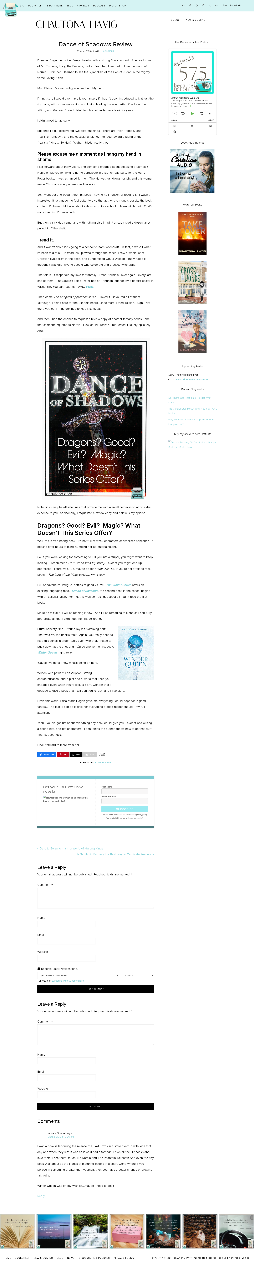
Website (42, 952)
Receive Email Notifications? (59, 969)
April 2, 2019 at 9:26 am (61, 1136)
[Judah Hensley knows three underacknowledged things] (17, 1231)
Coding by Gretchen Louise (234, 1258)
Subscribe (124, 809)
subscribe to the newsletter (192, 379)
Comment (45, 884)
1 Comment (108, 51)
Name (41, 917)
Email (41, 935)
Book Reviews (103, 762)
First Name (106, 786)
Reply (41, 1196)
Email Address (108, 796)
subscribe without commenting (68, 980)
